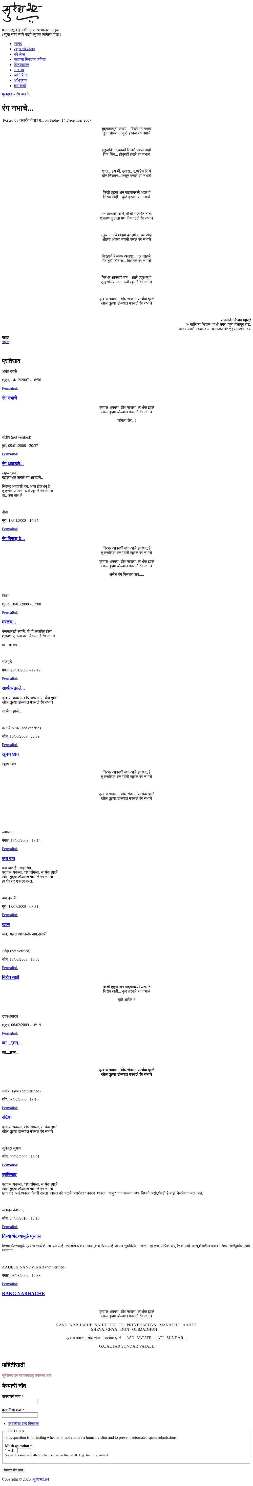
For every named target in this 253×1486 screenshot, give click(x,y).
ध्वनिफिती (21, 75)
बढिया (6, 1117)
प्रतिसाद (9, 1174)
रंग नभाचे (9, 397)
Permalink (10, 388)
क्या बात (8, 858)
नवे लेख (19, 54)
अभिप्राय (20, 80)
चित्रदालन (21, 65)
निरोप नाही (10, 977)
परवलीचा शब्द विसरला (23, 1423)
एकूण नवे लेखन (24, 49)
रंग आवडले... (13, 463)
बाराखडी (20, 86)
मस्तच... (9, 621)
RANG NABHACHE (23, 1293)
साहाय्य (19, 70)
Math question (18, 1446)
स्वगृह (18, 44)
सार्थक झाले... (13, 688)
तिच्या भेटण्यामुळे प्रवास (21, 1236)
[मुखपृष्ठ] (22, 22)
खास (6, 924)
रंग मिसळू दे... (13, 538)
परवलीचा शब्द (13, 1410)
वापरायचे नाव (12, 1396)
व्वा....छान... (12, 1042)
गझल (5, 342)
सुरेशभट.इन (41, 1479)
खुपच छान (10, 754)
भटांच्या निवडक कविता (30, 59)
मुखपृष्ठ (7, 94)
